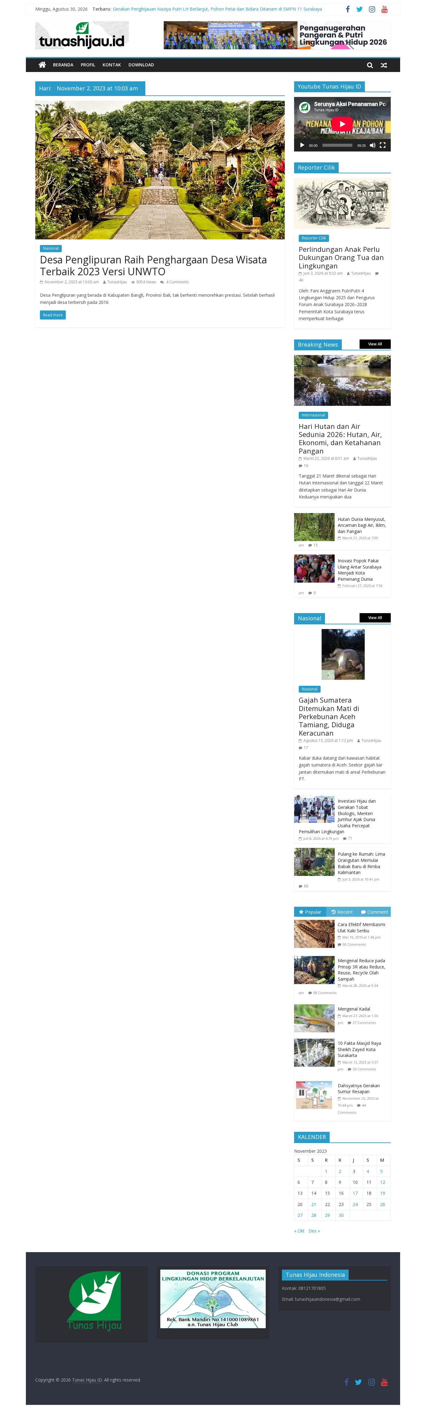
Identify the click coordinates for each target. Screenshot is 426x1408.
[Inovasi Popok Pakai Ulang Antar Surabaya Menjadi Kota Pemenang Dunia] (314, 558)
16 (306, 465)
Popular (313, 912)
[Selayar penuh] (383, 145)
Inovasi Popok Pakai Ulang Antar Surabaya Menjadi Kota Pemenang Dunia (359, 570)
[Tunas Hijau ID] (42, 65)
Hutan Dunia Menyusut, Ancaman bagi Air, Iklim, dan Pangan (362, 525)
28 (313, 1215)
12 (382, 1182)
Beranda (63, 65)
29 (327, 1215)
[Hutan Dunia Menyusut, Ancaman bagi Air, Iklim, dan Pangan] (314, 516)
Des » (314, 1231)
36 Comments (364, 1069)
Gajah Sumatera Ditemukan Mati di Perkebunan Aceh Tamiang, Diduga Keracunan (329, 716)
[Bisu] (373, 145)
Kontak (112, 65)
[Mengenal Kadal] (316, 1004)
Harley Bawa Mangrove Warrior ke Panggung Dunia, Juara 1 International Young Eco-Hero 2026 (209, 7)
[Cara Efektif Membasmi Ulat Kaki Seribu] (316, 920)
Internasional (313, 415)
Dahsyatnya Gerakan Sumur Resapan (359, 1089)
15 (315, 545)
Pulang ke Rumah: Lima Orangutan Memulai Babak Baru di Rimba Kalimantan (361, 863)
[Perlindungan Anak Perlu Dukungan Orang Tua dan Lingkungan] (342, 181)
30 (341, 1215)
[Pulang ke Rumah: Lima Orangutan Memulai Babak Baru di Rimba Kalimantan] (314, 851)
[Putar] (302, 145)
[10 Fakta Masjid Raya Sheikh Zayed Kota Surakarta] (316, 1039)
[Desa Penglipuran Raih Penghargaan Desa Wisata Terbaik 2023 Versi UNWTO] (160, 104)
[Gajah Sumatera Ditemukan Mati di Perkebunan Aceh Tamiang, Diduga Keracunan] (342, 632)
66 (306, 886)
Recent (345, 912)
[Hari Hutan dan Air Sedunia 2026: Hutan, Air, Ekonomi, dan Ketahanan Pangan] (342, 358)
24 (355, 1204)
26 (382, 1204)
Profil (88, 65)
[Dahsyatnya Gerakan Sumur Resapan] (316, 1081)
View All (375, 344)
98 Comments (324, 992)
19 (382, 1193)
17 (306, 747)
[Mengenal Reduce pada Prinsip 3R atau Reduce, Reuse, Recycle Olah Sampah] (316, 956)
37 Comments (364, 1022)
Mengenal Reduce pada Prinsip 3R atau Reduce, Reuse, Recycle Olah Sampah (361, 970)
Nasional (51, 248)
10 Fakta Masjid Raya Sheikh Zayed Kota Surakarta (359, 1049)
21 (313, 1204)
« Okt (299, 1231)
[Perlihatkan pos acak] (384, 64)
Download (141, 65)
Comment (377, 912)
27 (300, 1215)
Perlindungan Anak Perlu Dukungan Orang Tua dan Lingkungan (341, 257)
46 (301, 280)
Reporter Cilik (314, 238)
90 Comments (354, 944)
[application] (342, 124)
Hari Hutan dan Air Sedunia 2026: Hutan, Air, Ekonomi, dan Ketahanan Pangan (340, 438)
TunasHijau (117, 282)
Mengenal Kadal (354, 1009)
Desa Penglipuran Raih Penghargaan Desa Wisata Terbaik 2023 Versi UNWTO (153, 265)
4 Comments (177, 282)
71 (350, 838)
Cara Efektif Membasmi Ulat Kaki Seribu (361, 927)
